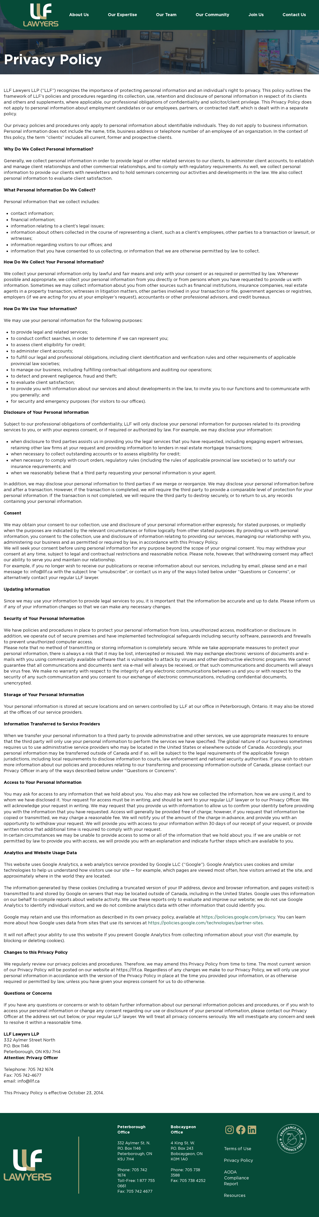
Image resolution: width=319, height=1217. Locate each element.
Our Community (212, 14)
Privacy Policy (238, 1160)
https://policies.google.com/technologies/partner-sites (205, 922)
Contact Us (294, 14)
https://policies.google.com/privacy (238, 917)
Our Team (166, 14)
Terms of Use (237, 1148)
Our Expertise (122, 14)
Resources (234, 1195)
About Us (79, 14)
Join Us (256, 14)
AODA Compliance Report (236, 1178)
